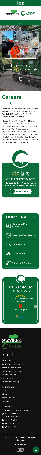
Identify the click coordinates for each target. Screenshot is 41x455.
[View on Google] (20, 306)
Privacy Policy (20, 444)
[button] (20, 23)
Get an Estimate (20, 179)
